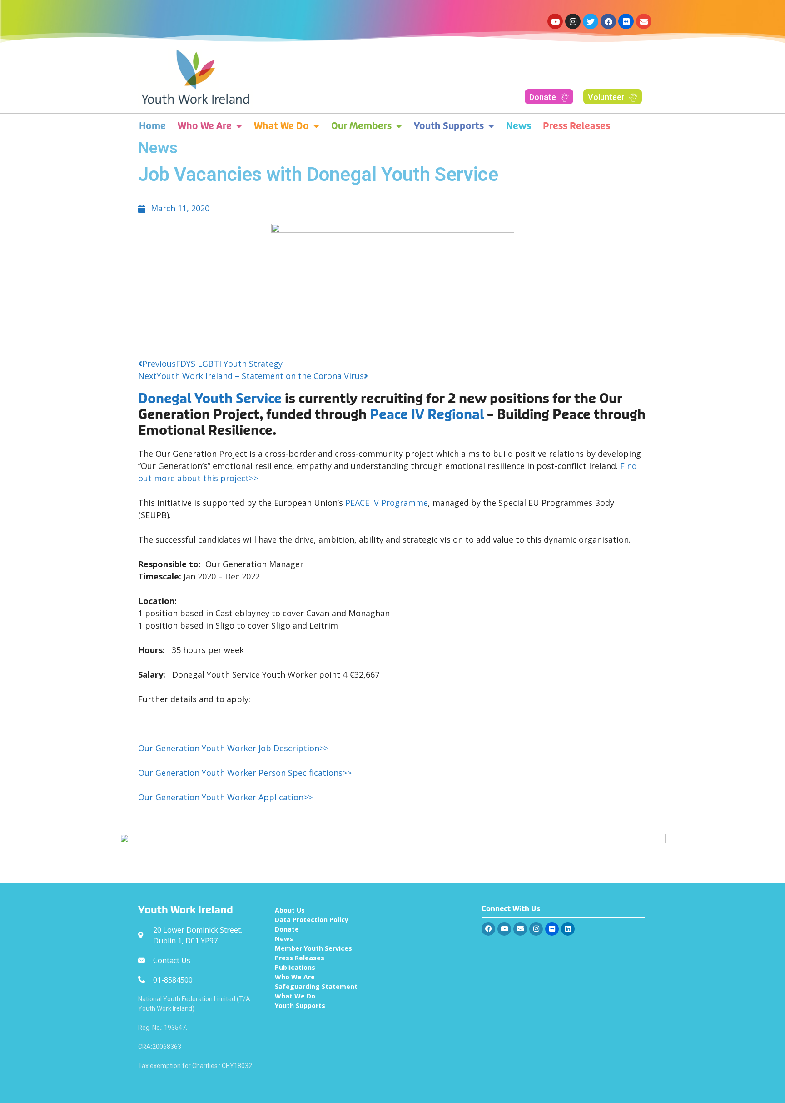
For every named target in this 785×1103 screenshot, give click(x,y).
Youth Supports (449, 126)
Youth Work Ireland (185, 910)
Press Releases (576, 126)
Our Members (361, 126)
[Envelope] (643, 21)
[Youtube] (555, 21)
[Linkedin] (568, 929)
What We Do (281, 126)
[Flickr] (626, 21)
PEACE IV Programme (386, 502)
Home (152, 126)
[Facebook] (608, 21)
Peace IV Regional (427, 414)
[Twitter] (590, 21)
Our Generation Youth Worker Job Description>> (233, 748)
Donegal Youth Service (210, 398)
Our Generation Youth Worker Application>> (225, 797)
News (518, 126)
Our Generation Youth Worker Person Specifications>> (245, 772)
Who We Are (205, 126)
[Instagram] (573, 21)
